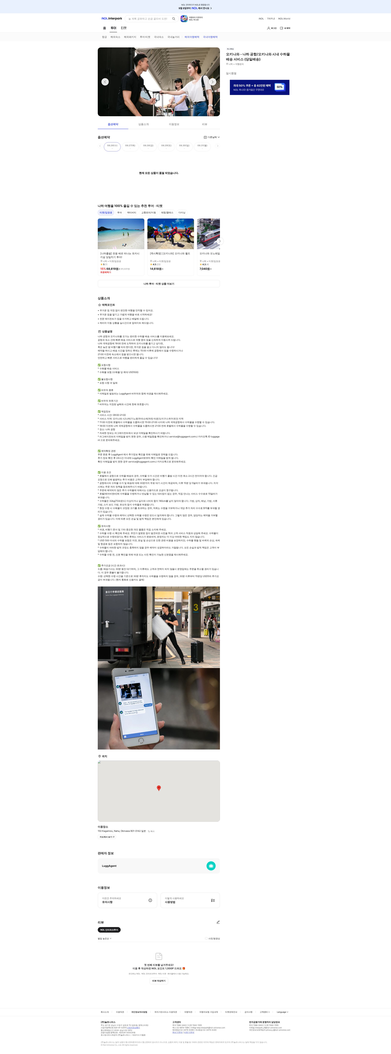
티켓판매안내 (231, 1012)
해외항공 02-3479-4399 (183, 1030)
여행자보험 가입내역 (208, 1012)
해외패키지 (130, 36)
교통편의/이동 (148, 212)
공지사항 (248, 1012)
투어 (119, 212)
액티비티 (131, 212)
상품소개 (143, 124)
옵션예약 (113, 124)
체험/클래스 (167, 212)
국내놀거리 (173, 36)
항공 (104, 36)
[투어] (113, 28)
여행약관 (188, 1012)
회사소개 (105, 1012)
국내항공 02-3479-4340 (206, 1030)
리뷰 (204, 124)
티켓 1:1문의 (189, 1032)
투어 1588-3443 (179, 1025)
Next (220, 241)
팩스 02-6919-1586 (180, 1027)
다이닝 (182, 212)
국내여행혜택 (210, 36)
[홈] (104, 28)
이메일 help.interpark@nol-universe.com (208, 1027)
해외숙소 (115, 36)
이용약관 (120, 1012)
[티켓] (123, 28)
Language (281, 1012)
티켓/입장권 (106, 212)
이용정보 (174, 124)
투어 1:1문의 (177, 1032)
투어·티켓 (145, 36)
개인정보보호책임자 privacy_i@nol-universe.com (269, 1030)
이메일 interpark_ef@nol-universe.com (265, 1027)
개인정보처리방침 (139, 1012)
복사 (152, 831)
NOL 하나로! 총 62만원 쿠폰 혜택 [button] (146, 18)
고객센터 (264, 1012)
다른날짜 (212, 137)
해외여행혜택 (192, 36)
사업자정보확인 (133, 1027)
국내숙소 (159, 36)
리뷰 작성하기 (159, 980)
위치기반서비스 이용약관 (166, 1012)
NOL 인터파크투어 (109, 929)
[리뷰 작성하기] (218, 922)
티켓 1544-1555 (195, 1025)
